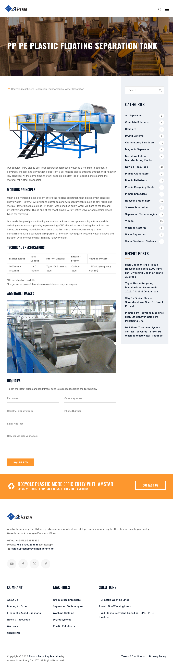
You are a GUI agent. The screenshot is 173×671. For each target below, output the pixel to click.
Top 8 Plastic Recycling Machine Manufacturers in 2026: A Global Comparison (141, 287)
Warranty (12, 626)
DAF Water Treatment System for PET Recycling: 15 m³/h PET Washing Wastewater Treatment (144, 331)
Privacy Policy (157, 656)
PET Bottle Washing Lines (114, 599)
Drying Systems (134, 135)
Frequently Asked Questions (24, 613)
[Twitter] (34, 563)
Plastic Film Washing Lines (115, 606)
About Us (12, 599)
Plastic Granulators (137, 173)
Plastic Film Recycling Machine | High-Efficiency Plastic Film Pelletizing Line (144, 316)
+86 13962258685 (28, 544)
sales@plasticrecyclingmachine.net (32, 548)
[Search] (159, 9)
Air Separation (133, 115)
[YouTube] (11, 563)
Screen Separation (136, 207)
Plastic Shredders (136, 193)
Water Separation (74, 89)
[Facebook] (23, 563)
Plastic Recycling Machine (45, 656)
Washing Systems (135, 227)
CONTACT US (150, 485)
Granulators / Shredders (139, 142)
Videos (129, 220)
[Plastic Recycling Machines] (18, 8)
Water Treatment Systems (140, 241)
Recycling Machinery (22, 89)
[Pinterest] (45, 563)
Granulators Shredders (67, 599)
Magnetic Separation (137, 149)
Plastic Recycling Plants (139, 187)
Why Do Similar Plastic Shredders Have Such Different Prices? (144, 302)
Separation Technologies (68, 606)
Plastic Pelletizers (136, 180)
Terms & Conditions (133, 656)
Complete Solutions (137, 122)
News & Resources (136, 166)
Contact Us (13, 632)
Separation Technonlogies (49, 89)
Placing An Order (17, 606)
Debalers (130, 129)
